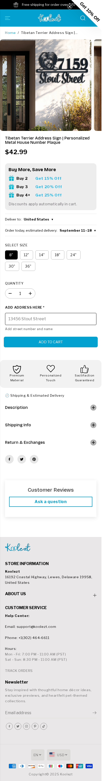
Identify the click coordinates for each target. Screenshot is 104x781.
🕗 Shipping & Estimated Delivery (34, 395)
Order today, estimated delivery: (50, 230)
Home (10, 33)
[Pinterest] (34, 459)
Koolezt (66, 774)
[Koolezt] (49, 18)
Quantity (14, 283)
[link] (50, 547)
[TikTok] (43, 726)
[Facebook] (9, 459)
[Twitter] (21, 459)
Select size (16, 245)
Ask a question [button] (51, 501)
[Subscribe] (94, 713)
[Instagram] (26, 726)
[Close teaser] (69, 6)
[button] (8, 18)
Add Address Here (24, 307)
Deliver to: (29, 219)
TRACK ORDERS (19, 671)
